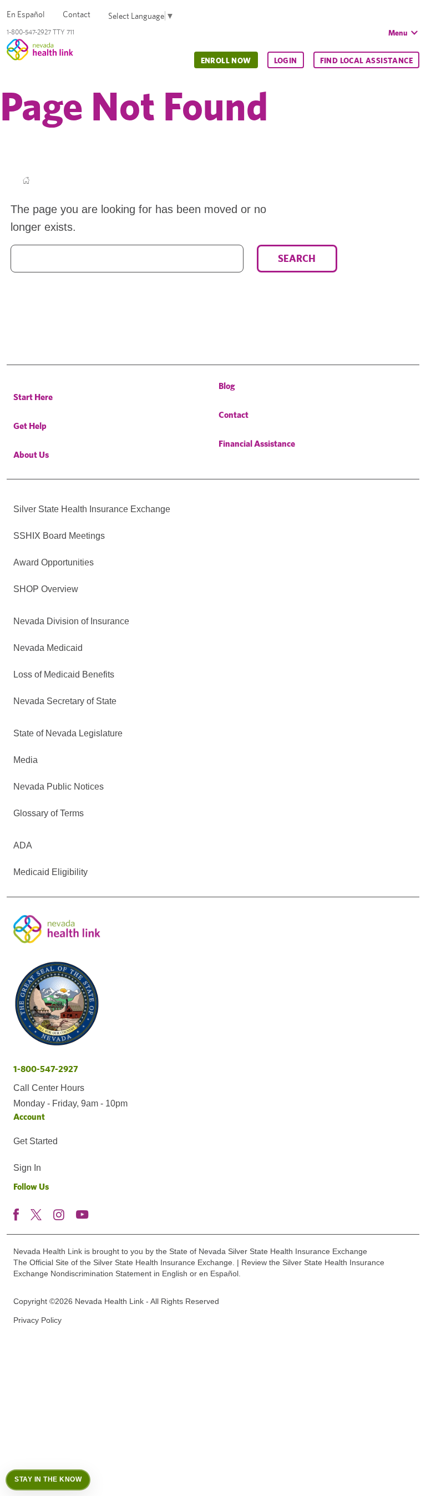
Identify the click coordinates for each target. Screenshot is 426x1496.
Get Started (35, 1141)
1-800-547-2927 (45, 1069)
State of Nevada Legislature (68, 733)
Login (285, 60)
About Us (31, 454)
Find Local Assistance (366, 60)
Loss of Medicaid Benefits (63, 674)
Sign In (27, 1167)
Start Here (33, 397)
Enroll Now (226, 60)
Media (25, 760)
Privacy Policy (37, 1320)
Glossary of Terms (48, 813)
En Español (26, 14)
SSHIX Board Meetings (59, 535)
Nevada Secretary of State (64, 701)
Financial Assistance (257, 443)
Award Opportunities (53, 562)
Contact (76, 14)
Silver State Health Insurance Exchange (91, 509)
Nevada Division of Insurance (71, 621)
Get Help (30, 426)
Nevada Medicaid (48, 648)
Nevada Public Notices (58, 786)
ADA (22, 845)
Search (297, 258)
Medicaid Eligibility (50, 872)
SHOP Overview (45, 589)
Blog (227, 386)
